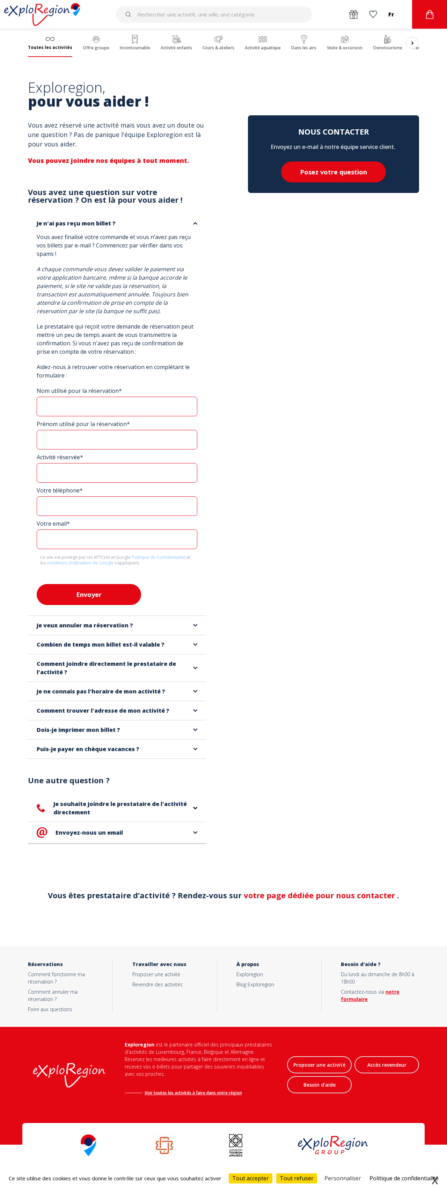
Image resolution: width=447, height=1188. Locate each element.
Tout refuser (297, 1178)
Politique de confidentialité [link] (404, 1178)
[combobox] (213, 14)
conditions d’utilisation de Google (81, 563)
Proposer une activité (156, 974)
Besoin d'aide (319, 1084)
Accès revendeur (386, 1064)
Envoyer (89, 594)
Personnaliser (342, 1178)
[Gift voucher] (353, 14)
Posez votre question (333, 172)
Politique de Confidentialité (159, 557)
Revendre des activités (157, 984)
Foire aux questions (50, 1009)
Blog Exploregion (255, 984)
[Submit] (129, 14)
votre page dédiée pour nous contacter (320, 895)
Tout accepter (250, 1178)
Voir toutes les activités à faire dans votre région (193, 1093)
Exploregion (249, 974)
